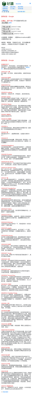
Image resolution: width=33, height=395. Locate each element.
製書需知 (5, 8)
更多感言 (5, 392)
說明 (10, 23)
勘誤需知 (20, 6)
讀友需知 (12, 6)
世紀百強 (18, 4)
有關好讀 (5, 6)
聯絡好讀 (5, 10)
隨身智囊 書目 (21, 11)
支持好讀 (20, 8)
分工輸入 (12, 8)
